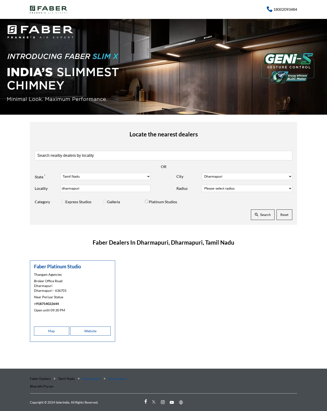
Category (42, 201)
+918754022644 (46, 304)
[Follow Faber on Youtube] (172, 402)
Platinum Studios (163, 201)
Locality (41, 188)
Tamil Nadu (66, 379)
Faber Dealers (40, 379)
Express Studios (78, 201)
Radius (182, 188)
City (179, 176)
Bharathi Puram (42, 386)
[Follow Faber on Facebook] (145, 402)
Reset (284, 215)
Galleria (113, 201)
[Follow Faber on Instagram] (163, 402)
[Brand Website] (181, 402)
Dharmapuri (91, 379)
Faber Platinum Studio (57, 266)
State (40, 176)
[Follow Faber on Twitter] (154, 402)
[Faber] (49, 9)
